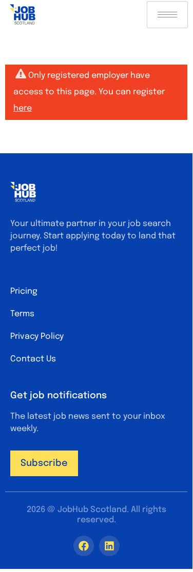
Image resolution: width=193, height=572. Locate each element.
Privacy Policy (37, 336)
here (22, 108)
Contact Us (33, 359)
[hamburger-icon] (167, 14)
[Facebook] (83, 546)
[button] (44, 463)
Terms (22, 314)
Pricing (23, 291)
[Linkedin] (109, 546)
